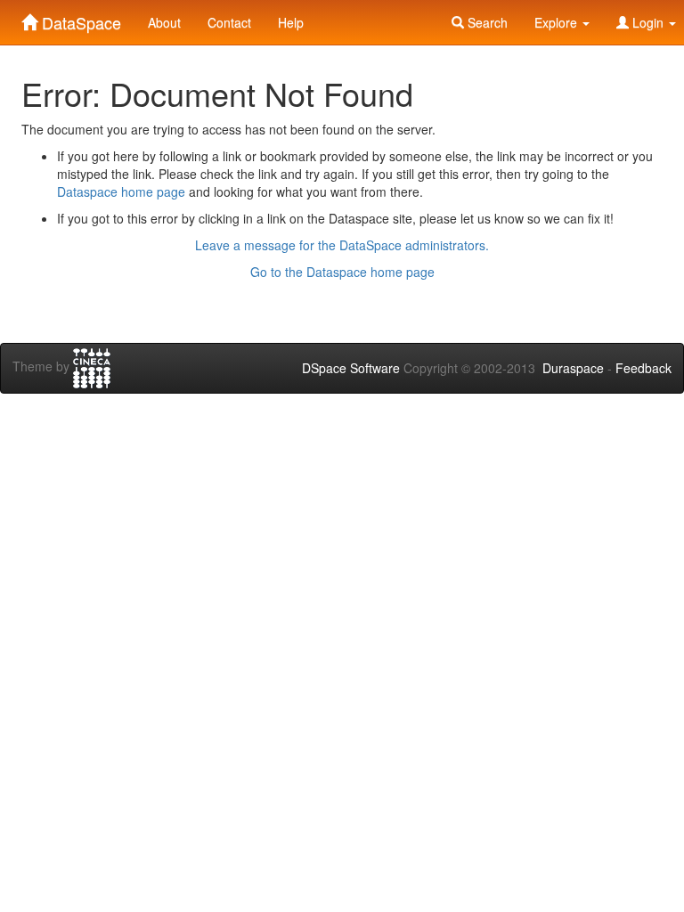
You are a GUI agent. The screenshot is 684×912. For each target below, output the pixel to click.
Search (486, 22)
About (164, 22)
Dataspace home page (121, 191)
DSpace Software (351, 368)
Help (291, 22)
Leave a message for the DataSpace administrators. (342, 245)
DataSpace (79, 19)
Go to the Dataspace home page (342, 272)
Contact (229, 22)
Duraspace (573, 368)
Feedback (643, 368)
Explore (557, 22)
